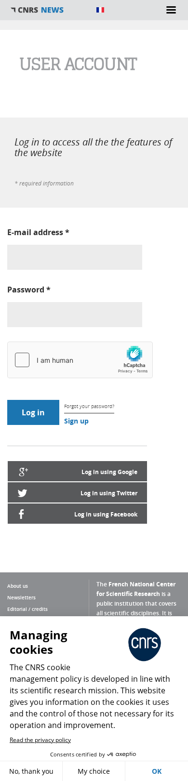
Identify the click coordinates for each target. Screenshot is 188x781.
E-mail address (38, 232)
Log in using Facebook (105, 514)
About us (17, 585)
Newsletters (21, 597)
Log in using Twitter (109, 493)
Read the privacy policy (40, 740)
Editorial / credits (27, 609)
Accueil (48, 10)
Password (29, 289)
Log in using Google (109, 472)
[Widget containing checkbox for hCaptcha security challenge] (80, 360)
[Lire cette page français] (100, 10)
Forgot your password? (89, 406)
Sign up (76, 420)
